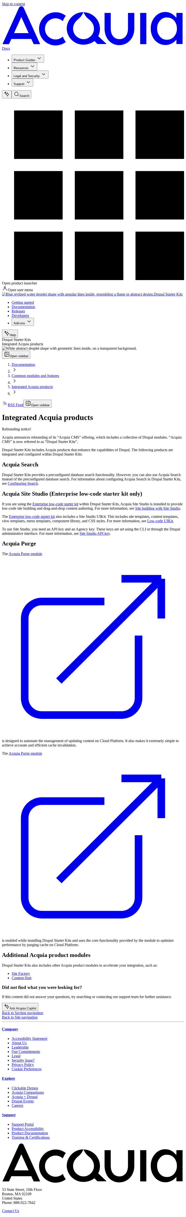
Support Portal (23, 1124)
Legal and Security (27, 76)
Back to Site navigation (20, 1017)
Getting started (23, 302)
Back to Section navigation (22, 1013)
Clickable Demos (25, 1088)
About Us (19, 1043)
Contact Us (10, 1211)
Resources (21, 68)
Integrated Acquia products (32, 387)
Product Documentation (30, 1133)
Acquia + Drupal (25, 1097)
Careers (17, 1105)
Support (19, 84)
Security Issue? (23, 1060)
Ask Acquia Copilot (23, 1008)
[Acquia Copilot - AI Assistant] (7, 94)
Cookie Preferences (26, 1069)
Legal (16, 1056)
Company (10, 1029)
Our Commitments (26, 1052)
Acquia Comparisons (28, 1092)
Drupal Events (23, 1101)
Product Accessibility (28, 1129)
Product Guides (24, 60)
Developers (20, 315)
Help (13, 335)
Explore (8, 1078)
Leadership (20, 1047)
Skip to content (13, 4)
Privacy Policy (23, 1065)
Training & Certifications (31, 1137)
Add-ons (19, 323)
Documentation (23, 307)
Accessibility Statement (29, 1038)
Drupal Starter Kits (168, 294)
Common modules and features (35, 376)
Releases (18, 311)
